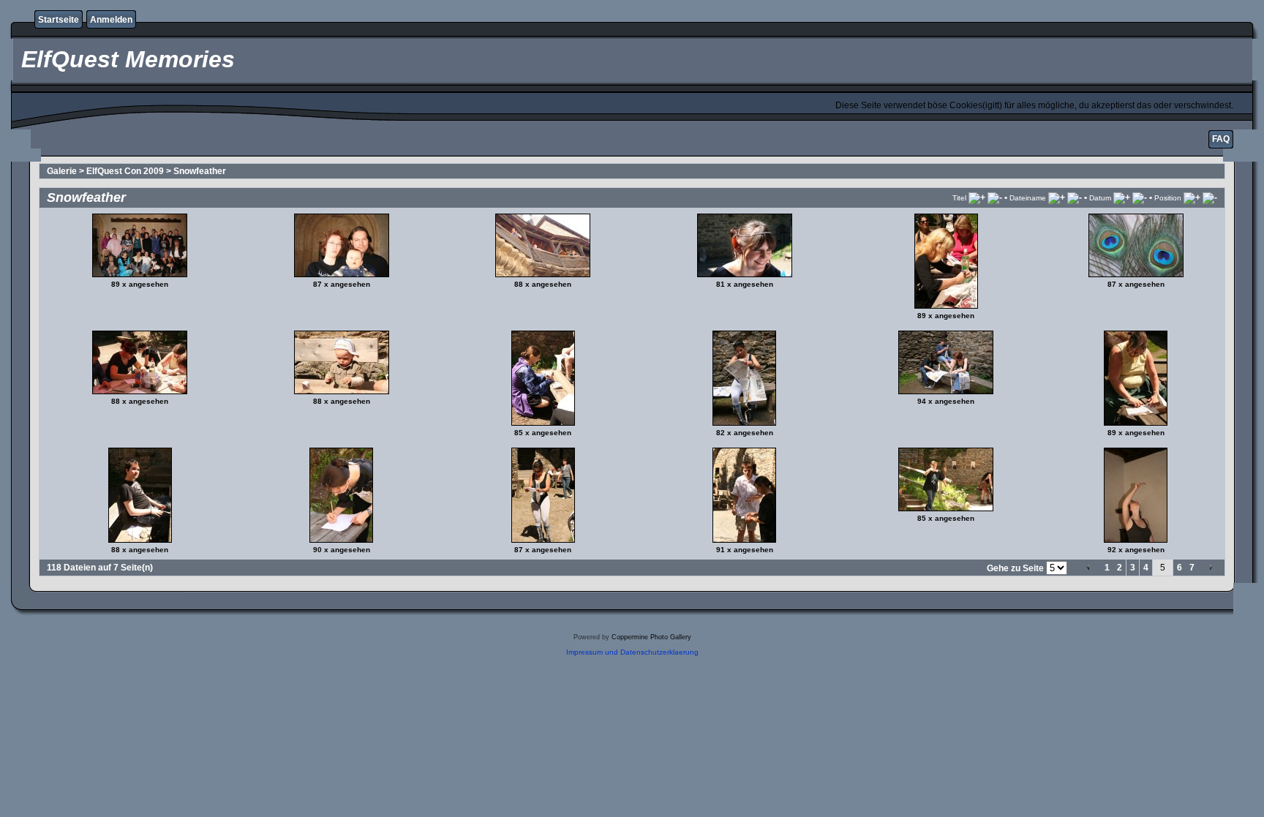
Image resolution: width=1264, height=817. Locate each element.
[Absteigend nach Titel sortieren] (995, 197)
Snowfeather (199, 171)
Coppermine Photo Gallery (651, 637)
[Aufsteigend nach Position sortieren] (1192, 197)
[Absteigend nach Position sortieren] (1210, 197)
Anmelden (111, 20)
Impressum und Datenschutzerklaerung (632, 652)
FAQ (1221, 139)
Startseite (58, 20)
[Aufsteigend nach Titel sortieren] (976, 197)
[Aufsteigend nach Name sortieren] (1056, 197)
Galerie (62, 171)
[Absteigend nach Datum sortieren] (1139, 197)
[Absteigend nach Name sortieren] (1074, 197)
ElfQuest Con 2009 (125, 171)
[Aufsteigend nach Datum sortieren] (1121, 197)
